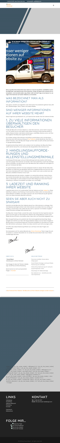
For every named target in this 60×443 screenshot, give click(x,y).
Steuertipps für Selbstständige (39, 270)
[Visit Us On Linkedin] (17, 427)
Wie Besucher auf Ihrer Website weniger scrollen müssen (38, 290)
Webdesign (9, 400)
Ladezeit (45, 190)
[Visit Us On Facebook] (17, 425)
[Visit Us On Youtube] (17, 428)
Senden (49, 358)
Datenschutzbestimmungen (14, 362)
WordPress (9, 401)
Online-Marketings (36, 231)
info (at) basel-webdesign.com (43, 401)
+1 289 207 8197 (10, 1)
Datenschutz (9, 411)
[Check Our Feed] (17, 424)
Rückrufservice (21, 1)
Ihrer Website (31, 139)
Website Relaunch (11, 403)
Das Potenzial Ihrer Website (14, 290)
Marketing (9, 405)
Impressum (9, 409)
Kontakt (13, 270)
